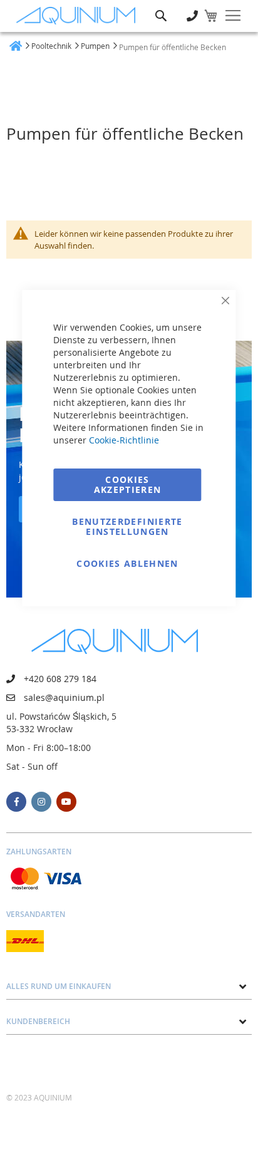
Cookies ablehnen (127, 563)
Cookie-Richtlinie (124, 440)
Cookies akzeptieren (128, 484)
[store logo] (79, 16)
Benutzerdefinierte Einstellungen (127, 526)
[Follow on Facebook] (16, 802)
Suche (161, 6)
